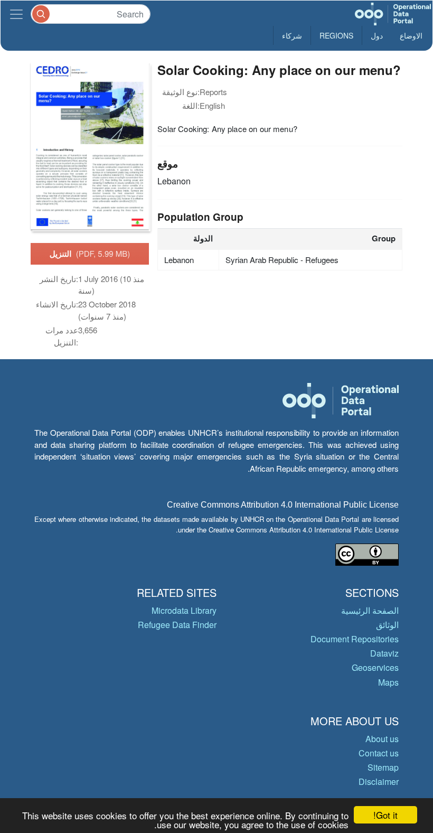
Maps (388, 682)
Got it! (385, 814)
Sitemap (383, 767)
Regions (336, 35)
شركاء (292, 35)
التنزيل (90, 253)
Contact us (379, 753)
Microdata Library (184, 610)
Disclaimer (379, 781)
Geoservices (375, 667)
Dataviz (384, 653)
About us (382, 739)
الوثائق (387, 625)
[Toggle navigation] (16, 14)
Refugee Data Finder (177, 625)
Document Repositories (354, 639)
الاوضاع (411, 35)
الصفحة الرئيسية (370, 610)
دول (377, 35)
